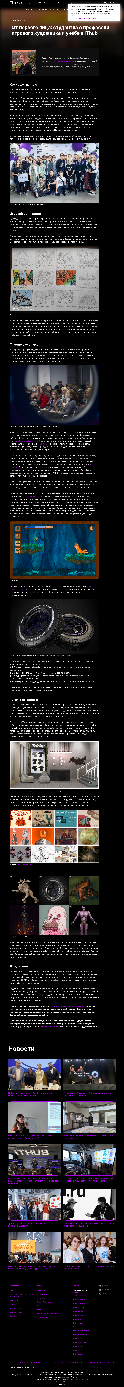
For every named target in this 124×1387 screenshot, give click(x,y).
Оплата (12, 1304)
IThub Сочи (76, 1350)
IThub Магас (77, 1323)
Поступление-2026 (33, 3)
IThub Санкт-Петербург (81, 1331)
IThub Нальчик (77, 1327)
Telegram (104, 1293)
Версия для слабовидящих (30, 1363)
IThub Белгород (78, 1346)
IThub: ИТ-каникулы (44, 1302)
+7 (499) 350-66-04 (108, 3)
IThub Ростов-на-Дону (81, 1304)
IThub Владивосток (79, 1311)
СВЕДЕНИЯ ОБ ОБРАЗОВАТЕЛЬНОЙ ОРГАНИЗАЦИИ (61, 10)
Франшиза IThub (16, 1312)
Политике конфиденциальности (83, 18)
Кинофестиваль (42, 1318)
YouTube (104, 1286)
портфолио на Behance (33, 496)
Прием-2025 (30, 10)
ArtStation (16, 937)
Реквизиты (14, 1300)
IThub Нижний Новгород (81, 1342)
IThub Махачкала (78, 1307)
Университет (41, 1290)
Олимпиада (41, 1310)
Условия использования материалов (68, 1363)
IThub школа (41, 1298)
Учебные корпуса (78, 1300)
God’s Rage (45, 444)
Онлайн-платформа (66, 3)
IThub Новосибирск (79, 1335)
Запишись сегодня (48, 1026)
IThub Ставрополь (79, 1315)
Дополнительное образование (48, 1314)
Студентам (82, 3)
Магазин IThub (15, 1308)
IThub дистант (42, 1294)
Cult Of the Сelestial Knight (27, 441)
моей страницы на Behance (25, 864)
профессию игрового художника (61, 61)
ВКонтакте (105, 1290)
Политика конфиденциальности (102, 1363)
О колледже (49, 3)
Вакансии (13, 1316)
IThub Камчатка (78, 1338)
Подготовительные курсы (46, 1306)
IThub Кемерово (78, 1354)
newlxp (93, 3)
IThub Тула (76, 1319)
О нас (12, 1290)
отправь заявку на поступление (68, 1006)
